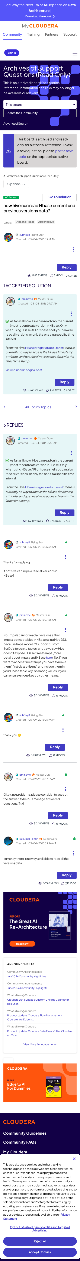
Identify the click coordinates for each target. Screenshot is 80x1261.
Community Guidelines (25, 1133)
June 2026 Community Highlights (27, 988)
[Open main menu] (75, 53)
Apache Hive (46, 221)
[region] (40, 1206)
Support (70, 34)
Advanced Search (15, 123)
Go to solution (59, 197)
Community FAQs (19, 1142)
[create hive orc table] (4, 407)
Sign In (12, 52)
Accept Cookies (40, 1252)
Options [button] (13, 184)
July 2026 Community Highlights (26, 976)
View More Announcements (40, 1044)
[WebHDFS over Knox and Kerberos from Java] (76, 406)
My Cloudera (15, 1151)
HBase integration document (44, 347)
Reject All (40, 1241)
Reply (66, 267)
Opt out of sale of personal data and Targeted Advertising (40, 1228)
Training (33, 34)
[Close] (74, 1158)
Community (12, 34)
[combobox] (40, 113)
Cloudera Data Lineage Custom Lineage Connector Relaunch (38, 1001)
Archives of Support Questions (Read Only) (33, 175)
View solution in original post (24, 370)
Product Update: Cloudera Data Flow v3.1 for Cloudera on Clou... (40, 1033)
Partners (51, 34)
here (49, 657)
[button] (73, 247)
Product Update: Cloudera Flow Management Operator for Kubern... (34, 1017)
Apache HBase (25, 221)
